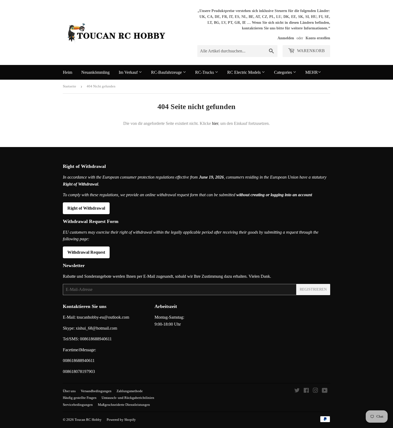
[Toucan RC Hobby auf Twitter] (297, 391)
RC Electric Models (244, 72)
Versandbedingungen (96, 391)
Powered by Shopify (121, 420)
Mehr (311, 72)
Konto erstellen (318, 38)
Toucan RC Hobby (88, 420)
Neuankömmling (95, 72)
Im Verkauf (129, 72)
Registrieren (313, 289)
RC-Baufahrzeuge (167, 72)
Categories (283, 72)
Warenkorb (310, 50)
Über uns (69, 391)
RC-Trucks (205, 72)
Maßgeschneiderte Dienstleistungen (124, 405)
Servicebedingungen (78, 405)
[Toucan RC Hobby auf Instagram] (315, 391)
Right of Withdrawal (86, 208)
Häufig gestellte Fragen (80, 398)
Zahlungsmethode (130, 391)
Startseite (69, 86)
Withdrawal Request (86, 252)
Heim (67, 72)
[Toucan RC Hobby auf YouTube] (325, 391)
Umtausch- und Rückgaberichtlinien (128, 398)
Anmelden (286, 38)
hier (215, 123)
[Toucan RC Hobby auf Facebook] (306, 391)
